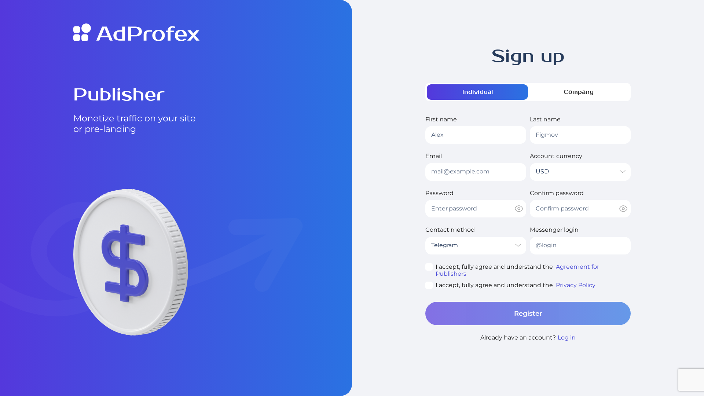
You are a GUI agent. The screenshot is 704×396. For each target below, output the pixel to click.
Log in (567, 337)
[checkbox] (429, 267)
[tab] (477, 92)
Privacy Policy (575, 285)
